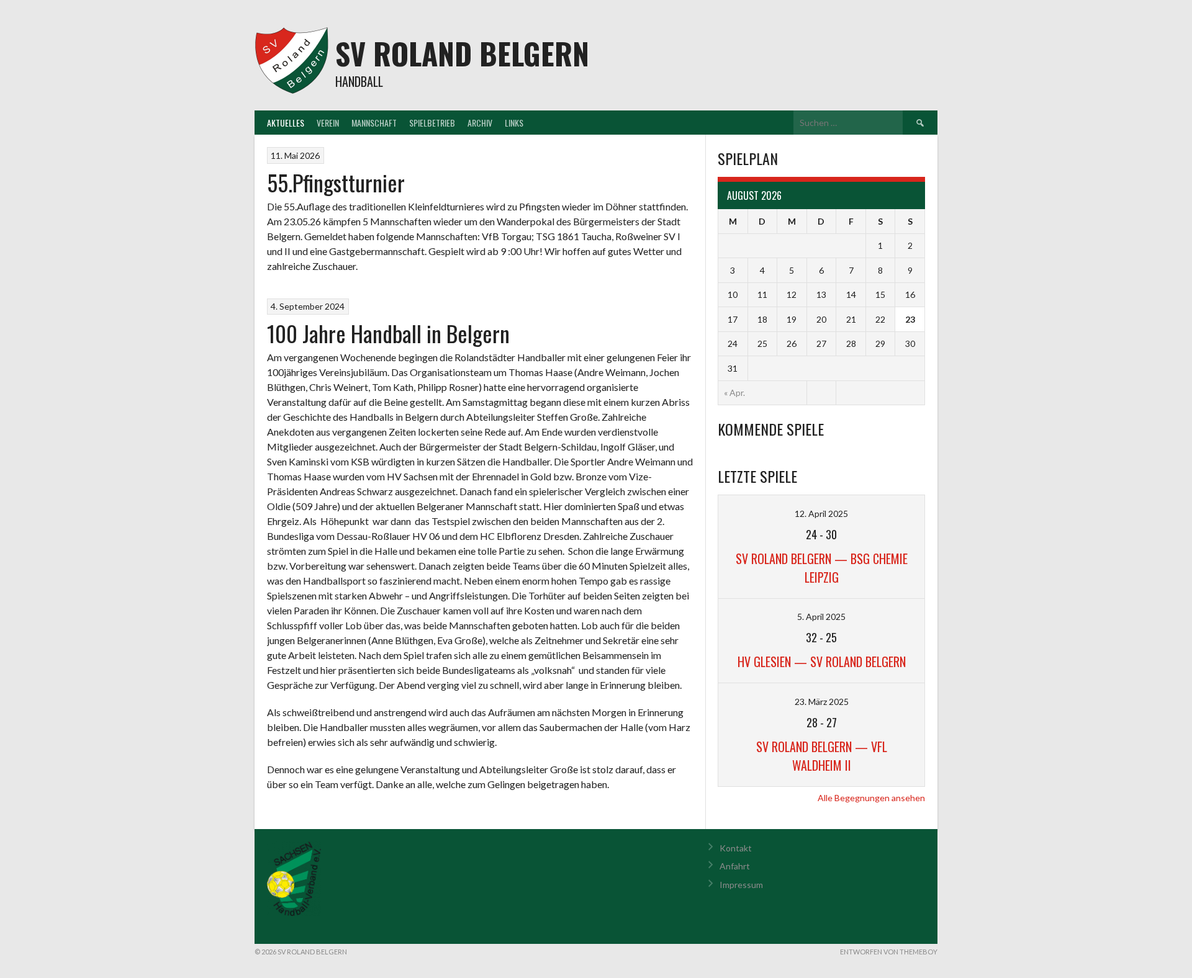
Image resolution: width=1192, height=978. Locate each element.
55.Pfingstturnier (336, 182)
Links (514, 122)
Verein (328, 122)
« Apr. (734, 392)
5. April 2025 (821, 616)
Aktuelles (285, 122)
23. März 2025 (822, 701)
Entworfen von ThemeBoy (888, 952)
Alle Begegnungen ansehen (871, 797)
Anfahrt (735, 866)
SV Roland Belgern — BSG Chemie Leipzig (822, 567)
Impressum (741, 884)
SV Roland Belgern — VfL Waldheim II (821, 755)
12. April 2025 (821, 513)
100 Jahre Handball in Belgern (388, 332)
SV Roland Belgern (462, 53)
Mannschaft (374, 122)
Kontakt (736, 848)
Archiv (479, 122)
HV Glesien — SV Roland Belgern (822, 661)
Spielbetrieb (432, 122)
